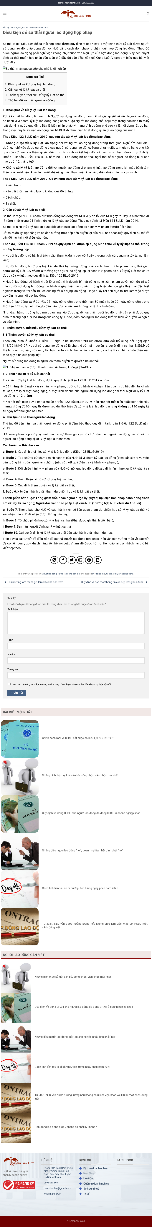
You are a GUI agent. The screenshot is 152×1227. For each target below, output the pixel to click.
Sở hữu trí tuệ (91, 1188)
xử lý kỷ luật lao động (123, 574)
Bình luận (12, 609)
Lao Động (88, 1178)
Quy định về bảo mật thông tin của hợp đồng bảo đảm (112, 582)
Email (11, 654)
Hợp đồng (89, 1173)
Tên (10, 639)
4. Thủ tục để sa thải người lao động (30, 100)
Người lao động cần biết (35, 28)
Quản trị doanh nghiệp (96, 1183)
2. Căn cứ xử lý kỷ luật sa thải (25, 89)
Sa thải (109, 574)
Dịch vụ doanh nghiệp (95, 1168)
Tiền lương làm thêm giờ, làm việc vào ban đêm (35, 582)
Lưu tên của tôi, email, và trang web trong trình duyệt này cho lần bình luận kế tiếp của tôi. (62, 684)
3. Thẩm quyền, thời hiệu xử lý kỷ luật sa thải (35, 95)
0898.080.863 (51, 1182)
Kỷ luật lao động (12, 28)
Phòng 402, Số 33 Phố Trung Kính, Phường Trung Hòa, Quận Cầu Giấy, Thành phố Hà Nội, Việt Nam (58, 1172)
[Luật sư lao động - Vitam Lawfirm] (76, 13)
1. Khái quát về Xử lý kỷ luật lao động (30, 84)
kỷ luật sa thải (98, 574)
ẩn (41, 77)
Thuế (86, 1193)
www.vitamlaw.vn (52, 1193)
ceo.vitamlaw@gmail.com (57, 1188)
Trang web (13, 669)
